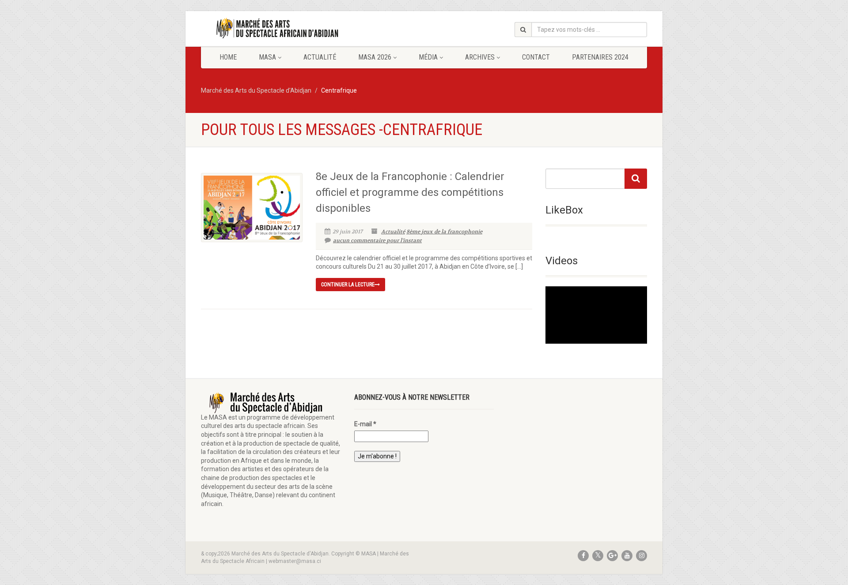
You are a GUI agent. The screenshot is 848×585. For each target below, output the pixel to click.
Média (428, 57)
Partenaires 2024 (600, 57)
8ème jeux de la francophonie (444, 231)
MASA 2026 (374, 57)
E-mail (365, 424)
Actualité (319, 57)
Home (228, 57)
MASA (267, 57)
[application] (596, 314)
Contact (536, 57)
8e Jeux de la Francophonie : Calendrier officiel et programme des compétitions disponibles (410, 192)
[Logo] (271, 28)
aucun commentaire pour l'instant (377, 240)
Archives (480, 57)
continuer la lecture (348, 284)
